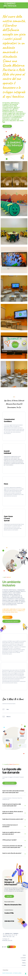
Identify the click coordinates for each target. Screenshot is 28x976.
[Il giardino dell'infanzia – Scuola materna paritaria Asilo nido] (11, 4)
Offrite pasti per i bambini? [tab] (9, 840)
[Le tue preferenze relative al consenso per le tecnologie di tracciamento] (25, 973)
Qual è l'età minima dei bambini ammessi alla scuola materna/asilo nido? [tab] (13, 791)
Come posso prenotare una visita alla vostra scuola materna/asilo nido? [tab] (12, 846)
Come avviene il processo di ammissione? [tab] (9, 825)
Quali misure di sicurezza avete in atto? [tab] (12, 819)
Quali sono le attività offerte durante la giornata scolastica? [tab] (12, 812)
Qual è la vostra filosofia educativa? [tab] (11, 853)
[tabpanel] (14, 797)
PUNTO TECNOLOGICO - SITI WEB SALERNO (11, 973)
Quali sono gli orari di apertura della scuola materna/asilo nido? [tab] (11, 804)
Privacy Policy (5, 970)
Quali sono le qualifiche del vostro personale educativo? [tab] (11, 833)
